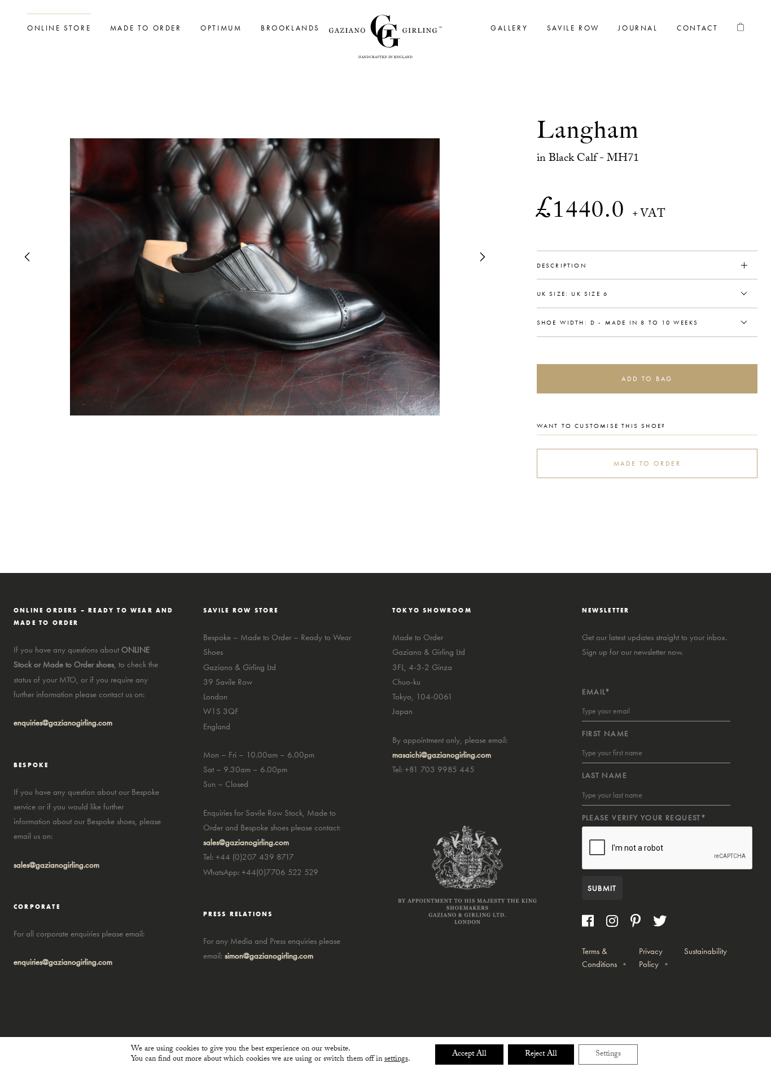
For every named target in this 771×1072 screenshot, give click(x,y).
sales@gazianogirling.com (56, 864)
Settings (608, 1054)
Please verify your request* (644, 817)
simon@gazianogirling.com (269, 955)
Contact (697, 28)
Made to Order (146, 28)
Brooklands (290, 28)
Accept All (469, 1054)
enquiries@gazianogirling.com (63, 962)
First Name (605, 733)
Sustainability (705, 951)
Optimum (221, 28)
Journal (638, 28)
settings (396, 1060)
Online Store (59, 28)
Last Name (605, 775)
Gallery (509, 28)
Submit (602, 888)
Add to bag (646, 378)
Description (561, 265)
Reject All (541, 1054)
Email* (596, 691)
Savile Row (573, 28)
